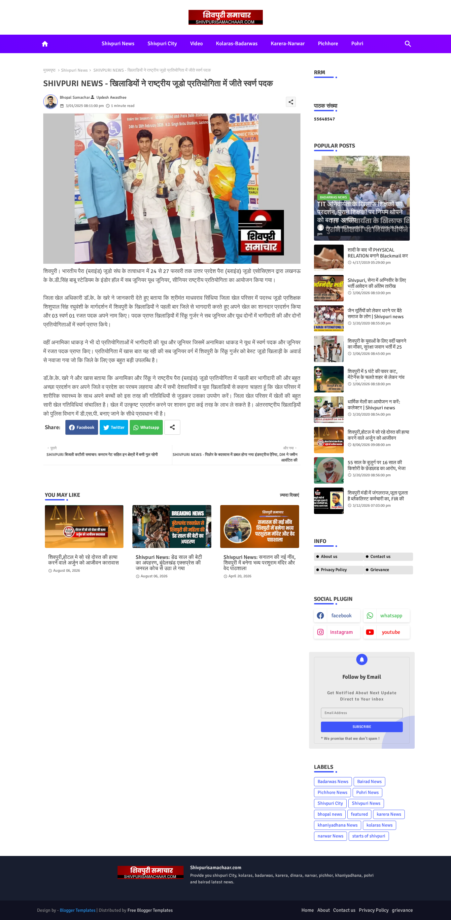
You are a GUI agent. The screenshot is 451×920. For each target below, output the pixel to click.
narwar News (330, 836)
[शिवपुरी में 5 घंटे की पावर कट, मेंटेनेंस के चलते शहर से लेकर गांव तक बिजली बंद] (329, 379)
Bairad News (369, 781)
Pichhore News (332, 792)
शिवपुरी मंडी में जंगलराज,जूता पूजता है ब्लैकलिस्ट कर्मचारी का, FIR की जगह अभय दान (378, 499)
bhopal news (330, 814)
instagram (341, 632)
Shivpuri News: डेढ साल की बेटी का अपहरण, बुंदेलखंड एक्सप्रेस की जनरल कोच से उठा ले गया (169, 563)
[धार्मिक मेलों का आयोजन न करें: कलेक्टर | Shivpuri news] (329, 409)
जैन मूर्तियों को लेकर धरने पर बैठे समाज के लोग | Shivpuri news (376, 314)
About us (329, 556)
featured (359, 814)
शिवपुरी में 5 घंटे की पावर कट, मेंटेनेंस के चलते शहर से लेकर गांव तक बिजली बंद (376, 377)
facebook (341, 615)
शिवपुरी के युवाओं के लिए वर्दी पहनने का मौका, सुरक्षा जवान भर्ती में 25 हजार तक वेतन (377, 347)
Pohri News (367, 792)
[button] (408, 44)
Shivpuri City (162, 43)
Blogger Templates (77, 910)
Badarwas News (333, 781)
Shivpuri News (118, 43)
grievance (402, 910)
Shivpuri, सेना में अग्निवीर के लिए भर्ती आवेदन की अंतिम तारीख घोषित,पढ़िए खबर (377, 286)
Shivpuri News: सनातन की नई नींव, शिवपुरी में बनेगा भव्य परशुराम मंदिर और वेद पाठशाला (259, 563)
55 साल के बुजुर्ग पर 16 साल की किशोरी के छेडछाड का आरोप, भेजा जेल (376, 468)
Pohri (357, 43)
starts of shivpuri (368, 836)
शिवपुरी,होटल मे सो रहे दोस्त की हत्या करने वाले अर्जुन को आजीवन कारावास (83, 560)
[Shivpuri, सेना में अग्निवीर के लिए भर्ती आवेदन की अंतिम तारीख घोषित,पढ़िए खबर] (329, 288)
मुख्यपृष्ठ (49, 70)
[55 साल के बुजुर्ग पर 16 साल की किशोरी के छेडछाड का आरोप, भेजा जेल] (329, 470)
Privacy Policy (334, 569)
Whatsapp (149, 427)
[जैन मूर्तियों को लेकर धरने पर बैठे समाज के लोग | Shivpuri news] (329, 318)
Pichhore (328, 43)
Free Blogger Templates (150, 910)
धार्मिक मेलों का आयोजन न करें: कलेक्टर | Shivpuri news (374, 405)
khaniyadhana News (338, 825)
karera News (389, 814)
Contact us (380, 556)
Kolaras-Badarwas (237, 43)
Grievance (379, 569)
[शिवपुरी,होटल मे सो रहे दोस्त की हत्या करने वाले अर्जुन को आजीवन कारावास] (329, 440)
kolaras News (379, 825)
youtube (391, 632)
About (323, 910)
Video (196, 43)
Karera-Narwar (288, 43)
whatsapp (391, 615)
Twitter (117, 427)
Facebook (85, 427)
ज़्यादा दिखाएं (289, 495)
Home (307, 910)
